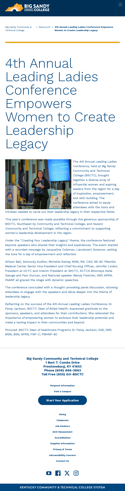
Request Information (62, 385)
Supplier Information (62, 443)
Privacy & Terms (62, 449)
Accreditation (62, 437)
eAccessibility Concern (62, 455)
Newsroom (45, 27)
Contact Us (62, 461)
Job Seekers (62, 426)
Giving (62, 414)
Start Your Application (62, 400)
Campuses (62, 420)
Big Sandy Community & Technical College (18, 29)
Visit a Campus (62, 391)
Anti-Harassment (62, 431)
